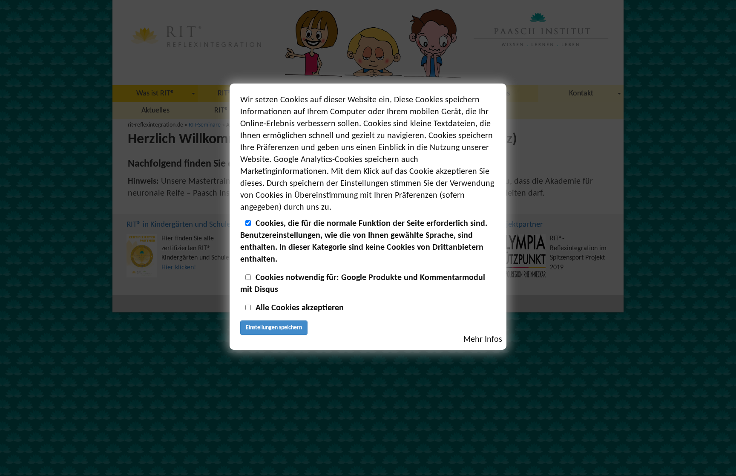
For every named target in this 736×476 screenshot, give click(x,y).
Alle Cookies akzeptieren (300, 308)
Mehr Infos (482, 339)
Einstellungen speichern (274, 327)
